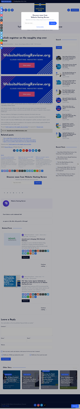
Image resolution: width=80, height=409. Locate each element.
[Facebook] (1, 8)
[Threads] (1, 25)
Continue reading (40, 26)
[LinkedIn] (1, 18)
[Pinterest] (1, 15)
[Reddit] (1, 23)
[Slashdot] (1, 30)
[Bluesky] (1, 13)
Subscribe (53, 23)
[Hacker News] (1, 43)
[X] (1, 28)
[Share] (1, 48)
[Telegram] (1, 35)
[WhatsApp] (1, 40)
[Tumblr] (1, 20)
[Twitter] (1, 33)
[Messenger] (1, 38)
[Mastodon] (1, 10)
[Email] (1, 45)
